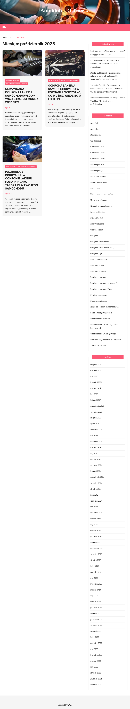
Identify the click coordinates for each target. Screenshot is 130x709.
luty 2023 (94, 596)
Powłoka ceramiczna (12, 80)
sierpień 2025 (95, 418)
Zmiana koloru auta (98, 346)
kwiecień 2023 (96, 584)
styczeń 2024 (95, 530)
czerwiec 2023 (96, 572)
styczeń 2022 (95, 673)
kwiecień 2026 (96, 382)
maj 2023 (94, 578)
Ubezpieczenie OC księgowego (103, 334)
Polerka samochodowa (99, 259)
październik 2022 (97, 619)
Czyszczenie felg (97, 147)
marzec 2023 (95, 590)
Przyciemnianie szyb (98, 301)
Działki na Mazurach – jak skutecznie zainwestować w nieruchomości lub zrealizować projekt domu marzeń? (105, 76)
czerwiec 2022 (96, 643)
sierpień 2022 (95, 631)
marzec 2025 (95, 447)
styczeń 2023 (95, 602)
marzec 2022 (95, 661)
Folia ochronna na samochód (69, 80)
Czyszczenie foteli (97, 153)
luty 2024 (94, 524)
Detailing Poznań (97, 164)
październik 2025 (97, 406)
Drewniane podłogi (98, 176)
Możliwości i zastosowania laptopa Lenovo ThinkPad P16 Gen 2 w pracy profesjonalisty (107, 101)
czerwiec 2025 (96, 430)
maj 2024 (94, 507)
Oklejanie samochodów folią (101, 247)
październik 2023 (97, 548)
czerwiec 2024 (96, 501)
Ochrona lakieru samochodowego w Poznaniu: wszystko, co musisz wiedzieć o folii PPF (64, 92)
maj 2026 (94, 376)
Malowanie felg (96, 218)
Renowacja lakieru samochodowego (104, 307)
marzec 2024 (95, 519)
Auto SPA (94, 129)
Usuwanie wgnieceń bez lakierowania (105, 340)
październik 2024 (97, 477)
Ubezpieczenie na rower (100, 319)
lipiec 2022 (94, 637)
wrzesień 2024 (96, 483)
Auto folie (94, 123)
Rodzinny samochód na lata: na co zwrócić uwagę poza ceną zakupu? (107, 53)
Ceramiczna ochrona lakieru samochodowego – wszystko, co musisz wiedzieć (21, 95)
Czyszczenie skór (97, 159)
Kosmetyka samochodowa (101, 206)
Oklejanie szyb (96, 253)
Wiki (10, 108)
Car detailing (95, 141)
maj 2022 (94, 649)
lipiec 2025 (94, 424)
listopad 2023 (95, 542)
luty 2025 (94, 453)
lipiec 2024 (94, 495)
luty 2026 (94, 394)
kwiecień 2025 (96, 441)
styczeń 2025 (95, 459)
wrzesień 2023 (96, 554)
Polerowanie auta (97, 265)
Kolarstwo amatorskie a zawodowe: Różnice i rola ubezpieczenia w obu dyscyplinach (104, 63)
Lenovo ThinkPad (97, 212)
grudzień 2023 (96, 536)
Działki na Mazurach (98, 182)
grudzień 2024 (96, 465)
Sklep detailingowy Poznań (101, 313)
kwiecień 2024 (96, 513)
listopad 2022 (95, 613)
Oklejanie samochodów (99, 242)
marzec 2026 (95, 388)
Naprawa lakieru (97, 224)
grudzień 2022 (96, 607)
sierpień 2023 (95, 560)
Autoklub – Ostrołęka (65, 10)
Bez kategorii (95, 135)
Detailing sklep (96, 170)
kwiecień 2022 (96, 655)
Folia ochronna (53, 80)
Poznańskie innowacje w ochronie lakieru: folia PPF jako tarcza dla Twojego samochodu (21, 180)
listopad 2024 (95, 471)
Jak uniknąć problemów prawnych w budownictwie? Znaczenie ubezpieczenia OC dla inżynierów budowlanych (106, 88)
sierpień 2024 (95, 489)
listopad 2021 (95, 685)
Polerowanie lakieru (98, 271)
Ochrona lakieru (96, 230)
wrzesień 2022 (96, 625)
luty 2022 (94, 667)
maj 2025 (94, 435)
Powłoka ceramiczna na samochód (16, 84)
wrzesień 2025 (96, 412)
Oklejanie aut (95, 236)
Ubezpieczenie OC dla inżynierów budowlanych (104, 326)
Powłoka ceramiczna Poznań (101, 289)
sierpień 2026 (95, 364)
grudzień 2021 (96, 679)
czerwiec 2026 (96, 370)
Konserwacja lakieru (98, 200)
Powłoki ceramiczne (98, 295)
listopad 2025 (95, 400)
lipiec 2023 (94, 566)
